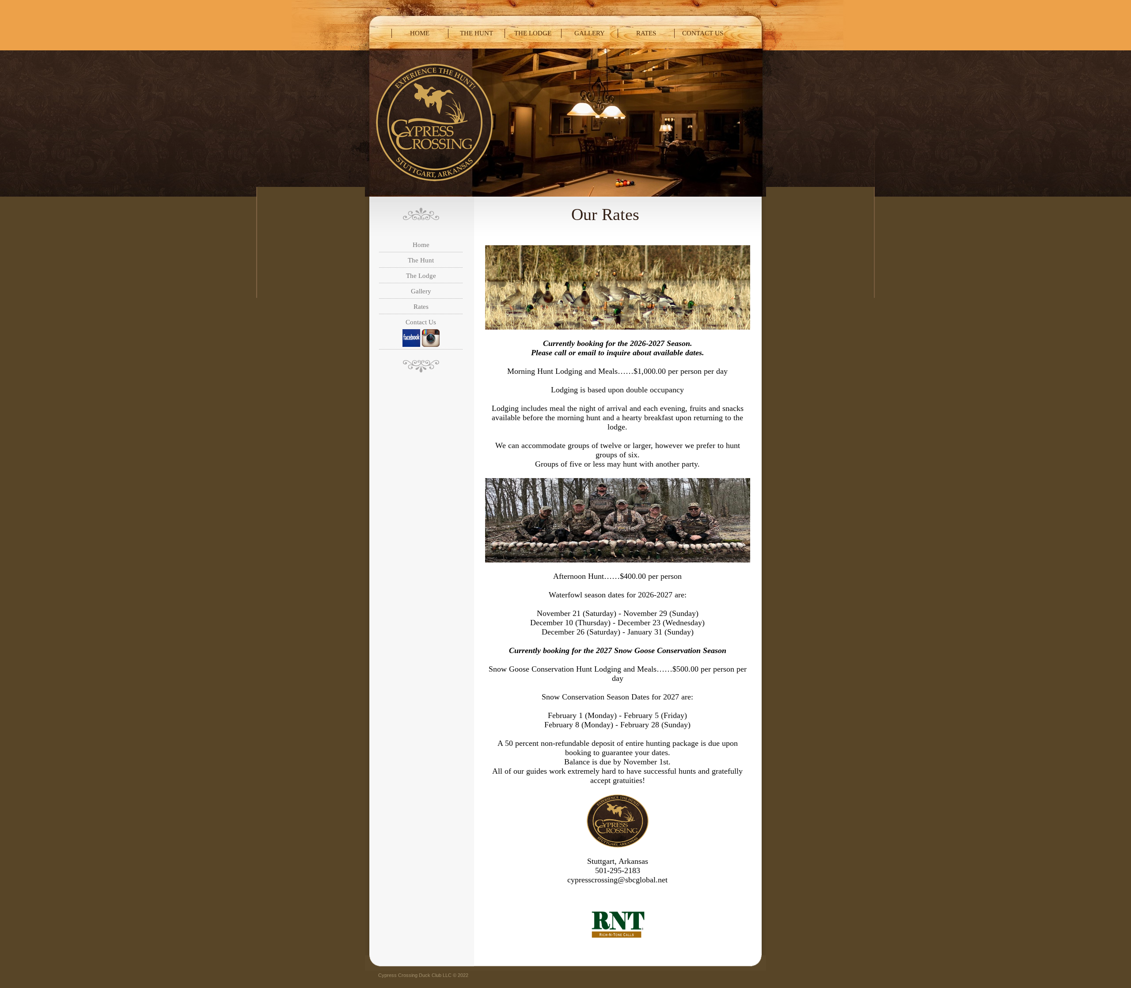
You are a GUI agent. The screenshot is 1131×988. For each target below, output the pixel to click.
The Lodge (532, 33)
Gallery (589, 33)
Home (419, 33)
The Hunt (476, 33)
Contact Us (702, 33)
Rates (646, 33)
